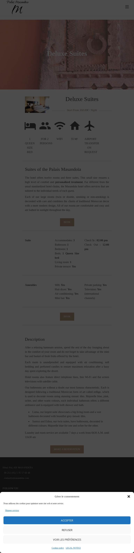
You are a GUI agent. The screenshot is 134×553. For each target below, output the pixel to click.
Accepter (67, 520)
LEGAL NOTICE (73, 548)
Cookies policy (58, 548)
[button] (129, 496)
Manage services (12, 510)
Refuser (67, 530)
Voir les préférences (67, 539)
